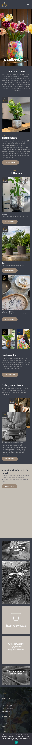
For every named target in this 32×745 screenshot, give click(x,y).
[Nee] (30, 739)
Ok (16, 742)
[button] (23, 4)
